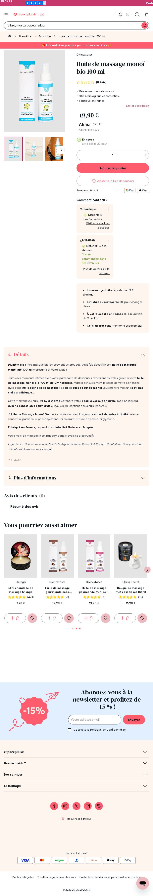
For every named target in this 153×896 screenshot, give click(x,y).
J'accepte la (100, 729)
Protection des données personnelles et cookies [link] (110, 877)
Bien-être (25, 36)
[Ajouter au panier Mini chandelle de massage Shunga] (15, 618)
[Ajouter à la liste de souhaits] (32, 618)
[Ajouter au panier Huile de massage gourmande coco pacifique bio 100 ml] (52, 618)
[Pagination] (13, 149)
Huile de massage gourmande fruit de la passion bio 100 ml (94, 590)
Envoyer (134, 720)
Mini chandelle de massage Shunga (20, 590)
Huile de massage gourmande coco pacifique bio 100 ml (57, 590)
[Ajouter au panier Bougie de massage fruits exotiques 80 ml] (125, 618)
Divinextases (84, 54)
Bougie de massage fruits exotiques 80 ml (131, 590)
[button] (120, 14)
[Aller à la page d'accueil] (9, 36)
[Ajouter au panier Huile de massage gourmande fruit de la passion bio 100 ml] (88, 618)
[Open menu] (6, 14)
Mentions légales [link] (22, 877)
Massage (45, 36)
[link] (128, 14)
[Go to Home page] (29, 15)
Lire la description (137, 105)
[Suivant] (61, 150)
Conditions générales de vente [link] (56, 877)
